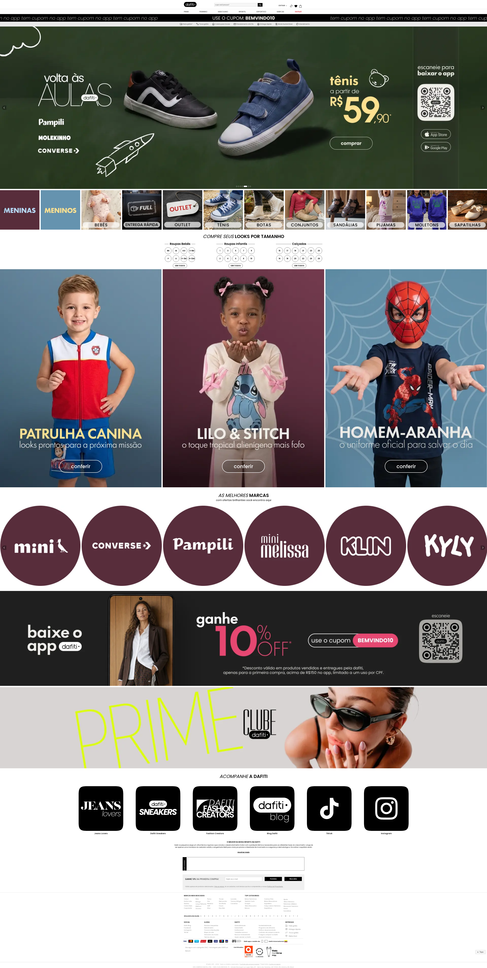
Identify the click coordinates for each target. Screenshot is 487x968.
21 (303, 250)
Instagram (188, 930)
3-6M (191, 250)
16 (279, 258)
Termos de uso (209, 937)
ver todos (180, 265)
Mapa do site (209, 932)
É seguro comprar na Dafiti (268, 935)
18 (287, 258)
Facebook (187, 928)
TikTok (186, 932)
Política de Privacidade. (275, 886)
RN (168, 250)
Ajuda (286, 899)
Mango (198, 902)
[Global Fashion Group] (236, 941)
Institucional (239, 930)
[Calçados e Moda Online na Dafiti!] (190, 4)
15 (279, 250)
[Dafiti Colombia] (285, 941)
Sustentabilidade (265, 926)
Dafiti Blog (187, 926)
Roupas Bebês (180, 244)
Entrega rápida (266, 24)
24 (311, 258)
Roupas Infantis (235, 244)
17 (287, 250)
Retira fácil (293, 936)
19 (295, 250)
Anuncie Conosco (265, 937)
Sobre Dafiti (239, 928)
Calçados (299, 244)
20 (295, 258)
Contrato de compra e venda (269, 932)
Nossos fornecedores (242, 935)
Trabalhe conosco (241, 932)
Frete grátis (293, 926)
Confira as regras (275, 964)
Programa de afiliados (267, 928)
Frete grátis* (188, 24)
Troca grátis (203, 24)
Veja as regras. (219, 886)
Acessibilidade (240, 926)
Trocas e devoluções (211, 930)
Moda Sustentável (285, 24)
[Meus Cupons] (292, 6)
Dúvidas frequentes (211, 926)
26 (319, 258)
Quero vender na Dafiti (243, 937)
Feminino (273, 879)
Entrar (282, 5)
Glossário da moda (211, 935)
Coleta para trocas (222, 24)
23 (311, 250)
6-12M (192, 258)
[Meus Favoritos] (296, 6)
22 (303, 258)
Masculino (293, 879)
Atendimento (304, 24)
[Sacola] (301, 6)
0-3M (183, 258)
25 (319, 250)
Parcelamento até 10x (245, 24)
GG (183, 250)
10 (251, 258)
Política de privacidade (267, 930)
